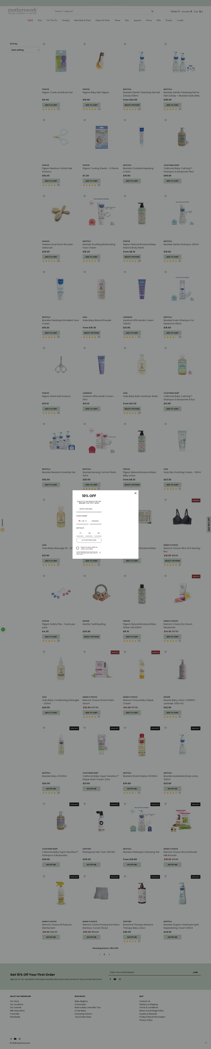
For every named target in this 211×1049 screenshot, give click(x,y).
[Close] (135, 493)
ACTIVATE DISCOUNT (89, 540)
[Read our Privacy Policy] (100, 552)
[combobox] (82, 521)
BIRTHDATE (80, 528)
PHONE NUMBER (81, 516)
